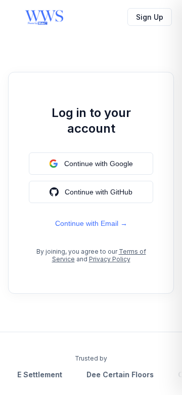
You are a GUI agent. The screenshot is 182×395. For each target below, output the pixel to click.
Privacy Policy (109, 259)
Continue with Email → (91, 223)
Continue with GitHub (98, 192)
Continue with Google (98, 164)
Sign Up (149, 17)
